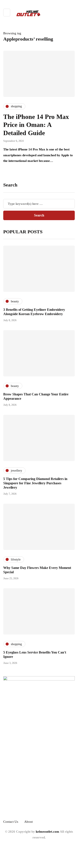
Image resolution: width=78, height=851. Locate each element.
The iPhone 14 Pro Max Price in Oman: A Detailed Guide (36, 124)
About (28, 821)
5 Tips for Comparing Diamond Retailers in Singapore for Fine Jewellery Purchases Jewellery (35, 483)
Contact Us (10, 821)
